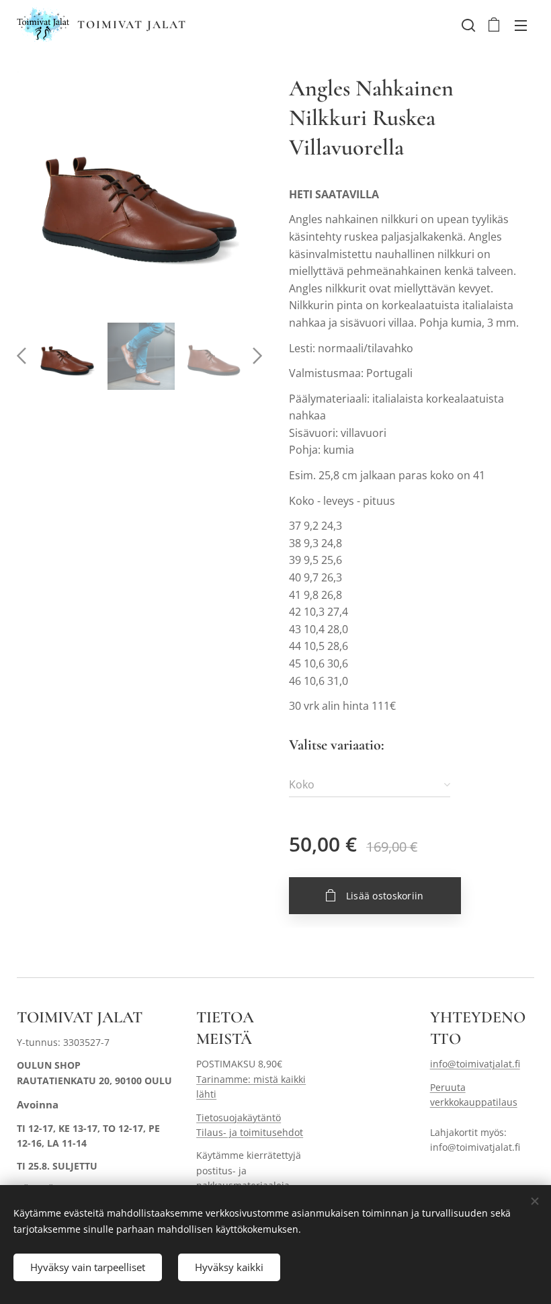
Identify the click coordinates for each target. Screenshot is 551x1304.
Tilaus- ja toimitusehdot (249, 1132)
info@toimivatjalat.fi (475, 1063)
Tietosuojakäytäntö (238, 1117)
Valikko (520, 24)
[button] (467, 25)
